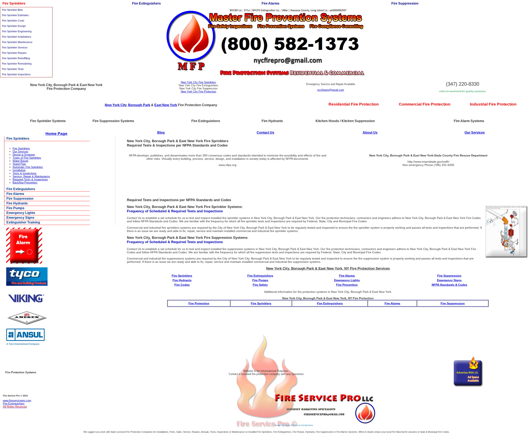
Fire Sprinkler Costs (13, 20)
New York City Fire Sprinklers (198, 82)
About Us (370, 132)
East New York (165, 105)
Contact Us (265, 132)
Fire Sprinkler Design (14, 26)
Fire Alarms (392, 303)
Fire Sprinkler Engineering (17, 31)
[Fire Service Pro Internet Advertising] (325, 425)
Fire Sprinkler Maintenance (17, 42)
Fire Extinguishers (330, 303)
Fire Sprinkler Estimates (15, 15)
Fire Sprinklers (21, 148)
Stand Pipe (19, 164)
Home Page (56, 133)
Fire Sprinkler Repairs (14, 53)
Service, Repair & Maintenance (31, 176)
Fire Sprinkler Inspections (16, 74)
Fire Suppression (453, 303)
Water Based (20, 160)
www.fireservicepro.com (17, 400)
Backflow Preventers (25, 182)
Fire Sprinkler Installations (16, 36)
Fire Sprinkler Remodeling (17, 63)
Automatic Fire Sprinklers (28, 167)
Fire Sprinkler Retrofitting (16, 58)
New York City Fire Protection (198, 91)
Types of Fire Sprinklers (27, 157)
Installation (19, 170)
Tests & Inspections (25, 173)
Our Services (475, 132)
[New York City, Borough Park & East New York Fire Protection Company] (264, 74)
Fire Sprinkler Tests (13, 69)
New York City (115, 105)
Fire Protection (198, 303)
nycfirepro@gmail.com (330, 89)
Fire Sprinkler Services (14, 47)
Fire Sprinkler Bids (12, 9)
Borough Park (139, 105)
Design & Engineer (24, 154)
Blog (161, 132)
